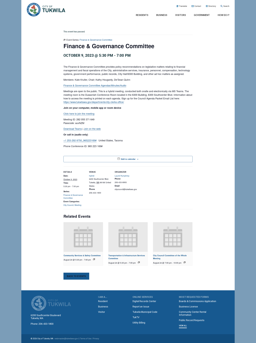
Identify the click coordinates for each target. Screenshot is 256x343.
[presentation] (83, 237)
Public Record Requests (191, 320)
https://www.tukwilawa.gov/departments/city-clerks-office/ (93, 102)
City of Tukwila (46, 10)
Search (226, 6)
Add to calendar (128, 159)
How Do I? (223, 15)
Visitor (101, 312)
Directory (212, 6)
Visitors (180, 15)
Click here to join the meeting (78, 113)
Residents (142, 15)
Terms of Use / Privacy (89, 339)
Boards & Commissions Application (197, 301)
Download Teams (72, 128)
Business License (188, 306)
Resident (103, 301)
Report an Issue (141, 306)
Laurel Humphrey (122, 175)
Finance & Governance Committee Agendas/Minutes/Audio (94, 85)
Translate (183, 6)
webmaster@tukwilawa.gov (66, 339)
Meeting (78, 205)
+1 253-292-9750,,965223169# (80, 140)
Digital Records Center (144, 301)
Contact (197, 6)
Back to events (76, 276)
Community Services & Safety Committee (82, 255)
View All (183, 326)
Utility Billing (139, 322)
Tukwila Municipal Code (145, 312)
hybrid (91, 175)
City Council (68, 205)
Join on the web (92, 128)
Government (202, 15)
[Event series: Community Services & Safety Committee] (94, 259)
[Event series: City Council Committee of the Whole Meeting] (184, 262)
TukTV (136, 317)
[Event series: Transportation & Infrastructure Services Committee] (139, 262)
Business (161, 15)
